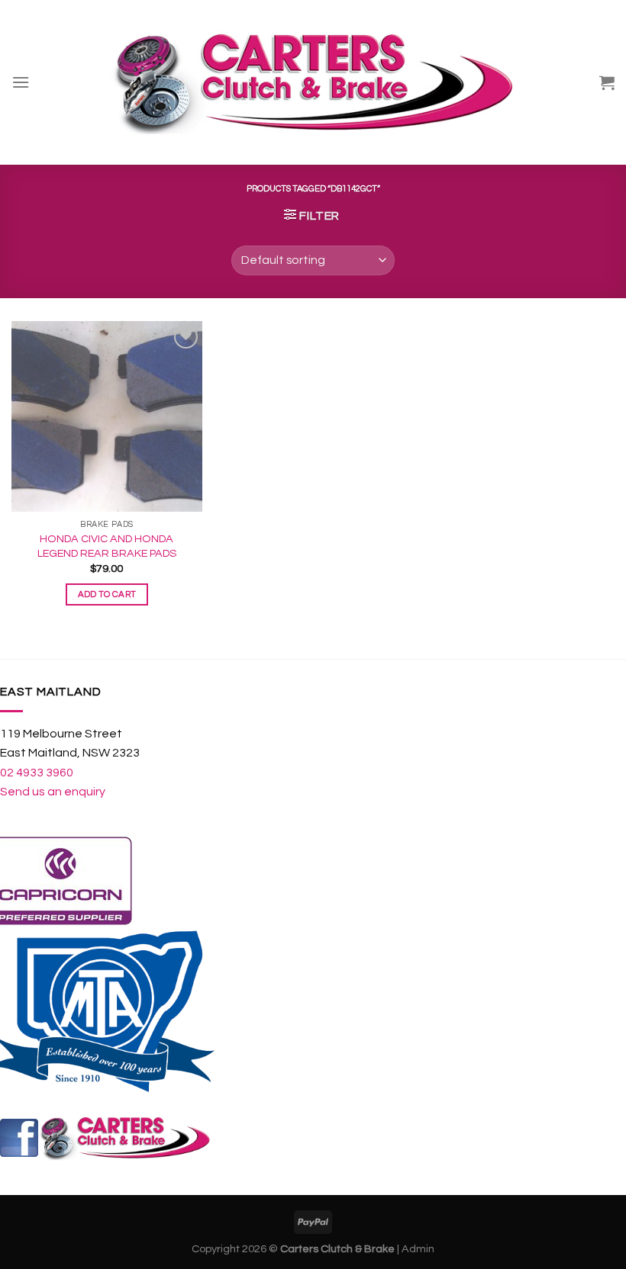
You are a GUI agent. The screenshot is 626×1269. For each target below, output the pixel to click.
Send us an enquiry (52, 791)
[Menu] (20, 82)
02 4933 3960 (36, 772)
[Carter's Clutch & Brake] (313, 83)
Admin (418, 1249)
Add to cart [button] (107, 594)
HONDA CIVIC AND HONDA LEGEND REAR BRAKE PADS (106, 546)
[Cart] (607, 82)
